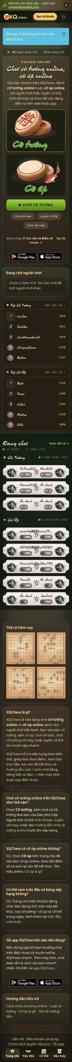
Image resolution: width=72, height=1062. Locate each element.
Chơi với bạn (22, 216)
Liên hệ (18, 1039)
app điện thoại (26, 779)
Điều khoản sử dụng (42, 1039)
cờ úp (29, 735)
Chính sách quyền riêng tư (29, 1044)
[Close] (64, 34)
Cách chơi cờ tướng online (26, 1006)
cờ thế (58, 740)
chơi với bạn (44, 735)
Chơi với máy (36, 225)
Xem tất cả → (55, 305)
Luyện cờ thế (49, 216)
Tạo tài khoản (45, 16)
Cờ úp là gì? (34, 871)
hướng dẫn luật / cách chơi (27, 769)
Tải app (58, 1044)
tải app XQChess (42, 968)
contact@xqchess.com (23, 7)
